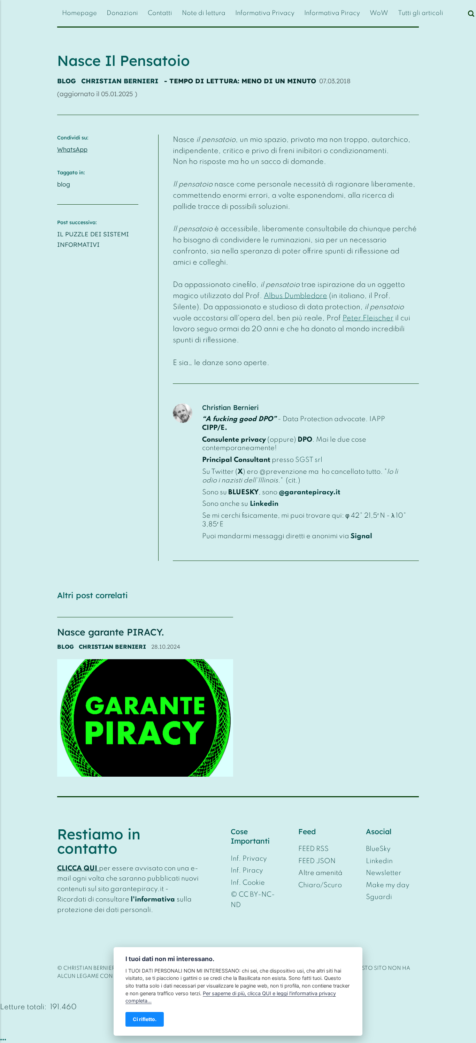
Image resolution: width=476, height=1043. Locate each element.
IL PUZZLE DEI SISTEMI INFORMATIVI (93, 239)
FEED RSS (313, 849)
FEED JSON (317, 861)
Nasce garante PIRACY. (110, 632)
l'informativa (153, 899)
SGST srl (308, 460)
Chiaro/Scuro (320, 885)
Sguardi (379, 897)
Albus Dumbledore (295, 296)
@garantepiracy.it (309, 492)
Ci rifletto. (144, 1019)
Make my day (387, 885)
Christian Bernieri (120, 81)
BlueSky (378, 849)
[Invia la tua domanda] (464, 13)
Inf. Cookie (248, 883)
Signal (361, 536)
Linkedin (264, 504)
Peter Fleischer (368, 318)
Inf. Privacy (249, 858)
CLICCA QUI (77, 868)
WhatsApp (72, 149)
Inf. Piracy (247, 870)
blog (66, 81)
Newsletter (383, 873)
